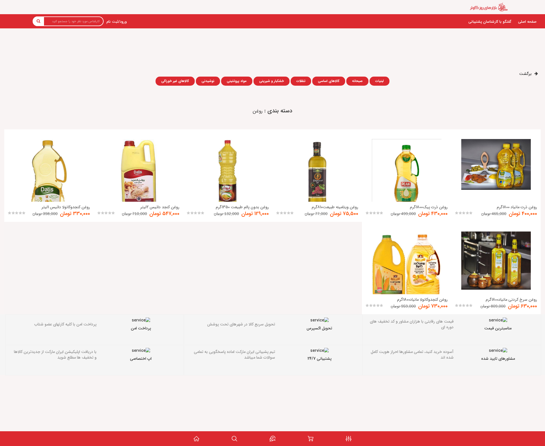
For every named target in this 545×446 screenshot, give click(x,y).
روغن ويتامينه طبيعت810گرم (335, 207)
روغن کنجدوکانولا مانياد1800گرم (422, 299)
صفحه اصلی (527, 22)
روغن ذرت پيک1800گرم (429, 207)
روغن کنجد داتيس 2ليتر (159, 207)
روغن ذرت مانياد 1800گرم (517, 207)
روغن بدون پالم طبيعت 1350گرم (242, 207)
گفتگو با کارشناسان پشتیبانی (489, 22)
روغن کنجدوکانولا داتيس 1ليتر (65, 207)
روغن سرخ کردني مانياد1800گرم (511, 299)
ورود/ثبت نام (116, 22)
